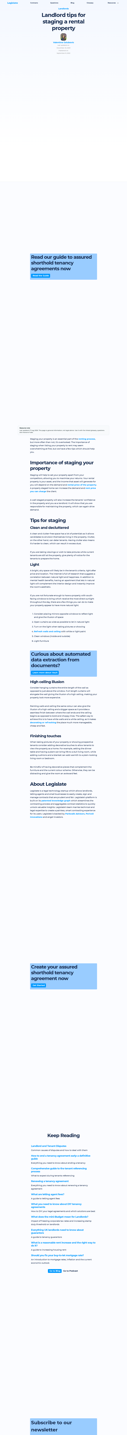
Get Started (39, 985)
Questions (54, 3)
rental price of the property (81, 485)
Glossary (90, 3)
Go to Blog (55, 1271)
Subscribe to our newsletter (51, 1426)
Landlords (63, 9)
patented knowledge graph (55, 801)
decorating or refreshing (43, 723)
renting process (86, 439)
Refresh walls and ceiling (47, 632)
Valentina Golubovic (63, 43)
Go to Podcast (70, 1271)
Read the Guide (41, 276)
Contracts (34, 3)
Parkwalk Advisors (75, 814)
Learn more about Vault (45, 673)
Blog (72, 3)
